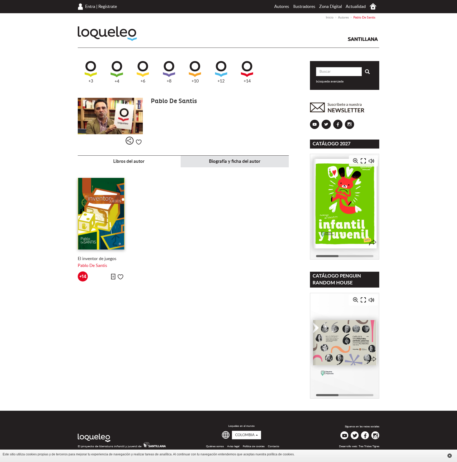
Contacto (273, 446)
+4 (117, 81)
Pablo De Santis (92, 266)
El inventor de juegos (97, 259)
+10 (195, 81)
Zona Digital (330, 6)
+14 (247, 81)
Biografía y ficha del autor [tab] (234, 161)
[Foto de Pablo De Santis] (110, 116)
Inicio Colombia (373, 6)
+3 (90, 81)
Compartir (130, 141)
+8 (169, 81)
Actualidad (356, 6)
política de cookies (280, 454)
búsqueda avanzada (330, 81)
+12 (221, 81)
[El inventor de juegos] (101, 214)
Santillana (363, 39)
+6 (142, 81)
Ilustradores (304, 6)
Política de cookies (253, 446)
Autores (281, 6)
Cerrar (449, 456)
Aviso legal (233, 446)
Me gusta (138, 142)
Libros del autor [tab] (128, 161)
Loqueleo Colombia (107, 33)
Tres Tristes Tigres (369, 446)
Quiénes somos (215, 446)
